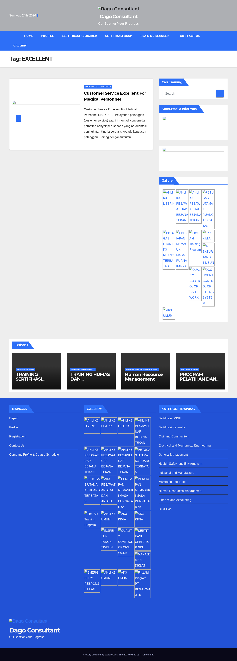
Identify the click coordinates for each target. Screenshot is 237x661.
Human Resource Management (144, 377)
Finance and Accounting (175, 500)
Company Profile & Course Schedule (34, 454)
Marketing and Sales (172, 481)
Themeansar (146, 654)
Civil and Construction (173, 436)
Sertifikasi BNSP (170, 418)
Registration (17, 436)
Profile (47, 36)
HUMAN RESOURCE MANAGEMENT (142, 369)
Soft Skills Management (98, 87)
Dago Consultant (119, 16)
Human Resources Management (180, 490)
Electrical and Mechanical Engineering (185, 445)
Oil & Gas (165, 509)
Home (28, 36)
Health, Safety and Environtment (180, 463)
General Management (173, 454)
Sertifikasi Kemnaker (173, 427)
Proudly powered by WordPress (100, 654)
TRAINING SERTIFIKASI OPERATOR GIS (32, 379)
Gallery (20, 45)
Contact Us (190, 36)
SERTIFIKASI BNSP (118, 36)
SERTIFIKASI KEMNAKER (79, 36)
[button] (227, 40)
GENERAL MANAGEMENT (82, 369)
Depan (13, 418)
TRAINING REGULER (155, 36)
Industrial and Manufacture (176, 472)
